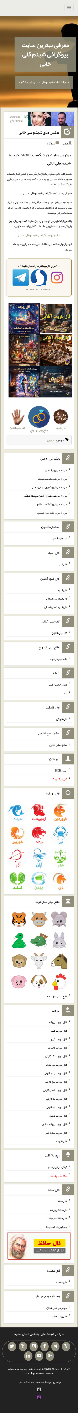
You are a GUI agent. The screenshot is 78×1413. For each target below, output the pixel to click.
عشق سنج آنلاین (58, 745)
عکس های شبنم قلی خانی (39, 132)
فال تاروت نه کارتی (56, 1099)
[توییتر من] (12, 1346)
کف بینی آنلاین (59, 633)
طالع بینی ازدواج (58, 659)
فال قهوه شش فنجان (55, 607)
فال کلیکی (61, 719)
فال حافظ (62, 1201)
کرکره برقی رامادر (57, 1167)
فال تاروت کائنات (57, 1047)
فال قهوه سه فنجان (56, 598)
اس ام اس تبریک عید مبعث (52, 478)
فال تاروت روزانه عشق (54, 1124)
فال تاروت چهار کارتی (55, 1073)
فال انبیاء (62, 564)
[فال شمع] (24, 351)
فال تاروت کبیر (59, 1031)
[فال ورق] (24, 383)
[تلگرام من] (55, 1346)
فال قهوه (62, 590)
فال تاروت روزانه (57, 1022)
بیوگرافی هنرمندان (56, 1308)
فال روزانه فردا (59, 1316)
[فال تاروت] (56, 320)
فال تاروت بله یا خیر (56, 1133)
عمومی (51, 440)
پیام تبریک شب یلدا (56, 1227)
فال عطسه (61, 1282)
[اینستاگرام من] (34, 1346)
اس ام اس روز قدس (56, 470)
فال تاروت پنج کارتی (56, 1081)
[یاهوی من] (66, 1346)
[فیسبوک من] (44, 1346)
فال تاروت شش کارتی (55, 1090)
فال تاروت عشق (58, 1115)
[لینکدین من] (28, 1356)
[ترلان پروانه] (39, 120)
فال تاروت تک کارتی (56, 1056)
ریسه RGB (61, 770)
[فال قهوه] (56, 351)
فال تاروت (61, 1141)
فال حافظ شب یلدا (57, 1218)
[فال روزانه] (24, 320)
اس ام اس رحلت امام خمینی (52, 512)
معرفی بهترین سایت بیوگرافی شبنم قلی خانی (45, 54)
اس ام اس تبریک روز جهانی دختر (49, 487)
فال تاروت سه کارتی (56, 1065)
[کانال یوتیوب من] (39, 1356)
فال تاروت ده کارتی (56, 1107)
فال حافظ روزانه (58, 1210)
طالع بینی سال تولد (57, 996)
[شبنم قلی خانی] (16, 120)
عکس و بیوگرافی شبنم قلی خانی (39, 235)
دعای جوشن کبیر (57, 684)
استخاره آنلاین (59, 538)
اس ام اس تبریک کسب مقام (52, 504)
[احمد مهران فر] (62, 120)
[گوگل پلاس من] (50, 1356)
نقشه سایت (23, 1382)
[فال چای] (56, 383)
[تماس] (23, 1346)
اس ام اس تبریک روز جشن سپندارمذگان (45, 495)
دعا (65, 693)
